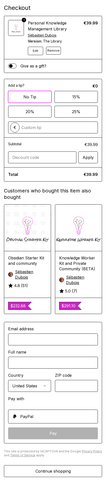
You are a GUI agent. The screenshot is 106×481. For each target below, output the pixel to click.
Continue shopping (53, 471)
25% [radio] (76, 111)
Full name (17, 352)
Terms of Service (22, 455)
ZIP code (63, 375)
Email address (21, 328)
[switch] (12, 65)
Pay (53, 433)
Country (15, 375)
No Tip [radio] (29, 96)
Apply (88, 157)
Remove (53, 50)
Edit (35, 51)
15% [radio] (76, 96)
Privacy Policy (92, 451)
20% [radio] (30, 111)
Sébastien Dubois (42, 35)
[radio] (53, 416)
